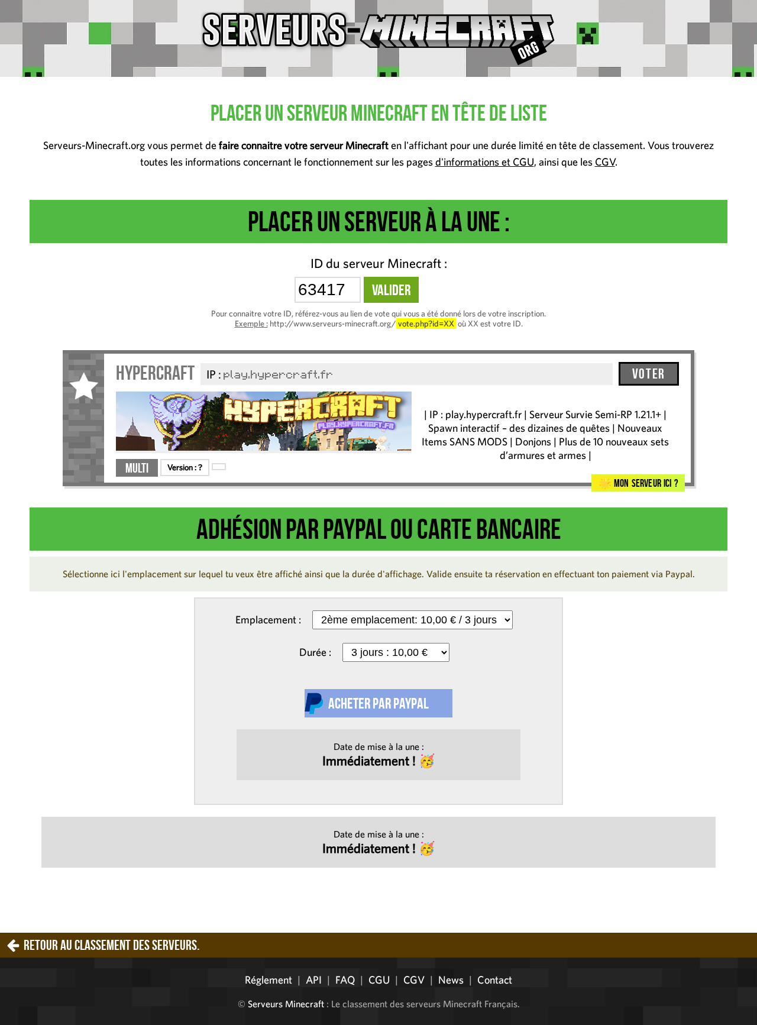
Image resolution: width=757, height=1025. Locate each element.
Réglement (268, 980)
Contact (494, 980)
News (451, 980)
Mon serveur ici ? (645, 483)
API (314, 980)
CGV (605, 162)
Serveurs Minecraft (286, 1003)
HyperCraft (155, 373)
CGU (379, 980)
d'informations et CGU (484, 162)
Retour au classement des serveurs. (111, 945)
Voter (648, 373)
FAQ (345, 980)
